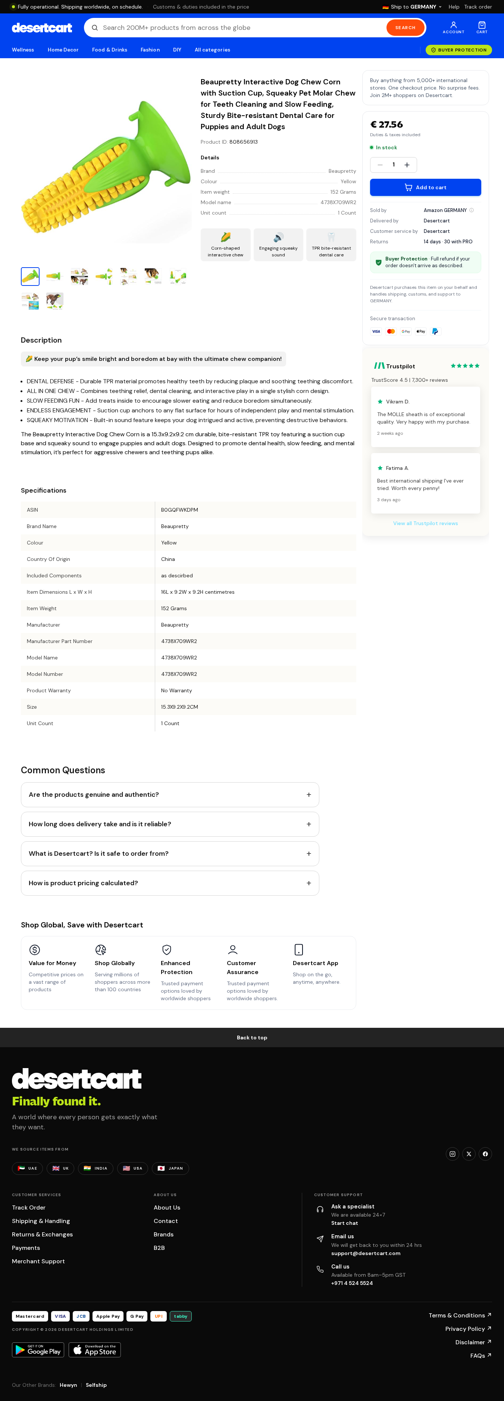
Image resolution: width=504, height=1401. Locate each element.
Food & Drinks (109, 50)
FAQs (481, 1356)
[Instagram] (452, 1154)
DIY (177, 50)
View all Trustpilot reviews (425, 523)
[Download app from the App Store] (95, 1349)
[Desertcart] (42, 27)
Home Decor (63, 50)
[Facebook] (485, 1154)
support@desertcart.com (366, 1253)
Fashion (150, 50)
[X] (469, 1154)
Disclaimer (474, 1342)
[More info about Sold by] (471, 210)
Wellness (23, 50)
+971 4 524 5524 (352, 1283)
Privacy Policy (468, 1329)
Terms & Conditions (460, 1315)
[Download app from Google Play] (38, 1349)
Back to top (252, 1037)
